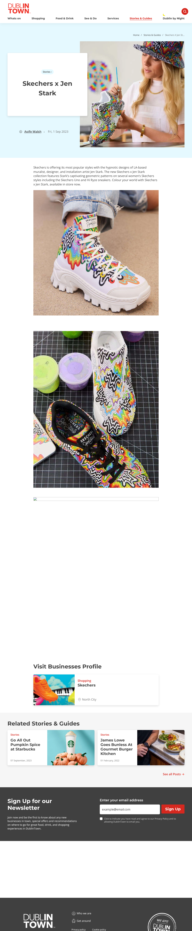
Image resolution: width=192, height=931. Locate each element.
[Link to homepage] (19, 8)
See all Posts (172, 774)
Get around (84, 921)
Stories (46, 71)
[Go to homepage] (39, 921)
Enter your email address (121, 800)
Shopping (38, 18)
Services (113, 18)
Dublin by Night (173, 18)
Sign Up (173, 809)
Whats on (14, 18)
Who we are (84, 913)
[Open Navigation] (185, 11)
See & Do (90, 18)
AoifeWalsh (32, 131)
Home (136, 35)
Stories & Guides (141, 18)
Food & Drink (65, 18)
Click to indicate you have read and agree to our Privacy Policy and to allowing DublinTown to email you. (140, 820)
